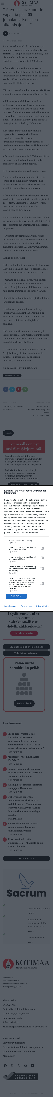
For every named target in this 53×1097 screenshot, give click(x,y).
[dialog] (26, 548)
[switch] (42, 548)
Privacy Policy (42, 606)
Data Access (26, 606)
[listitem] (26, 541)
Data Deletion (10, 606)
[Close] (47, 491)
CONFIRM (16, 596)
